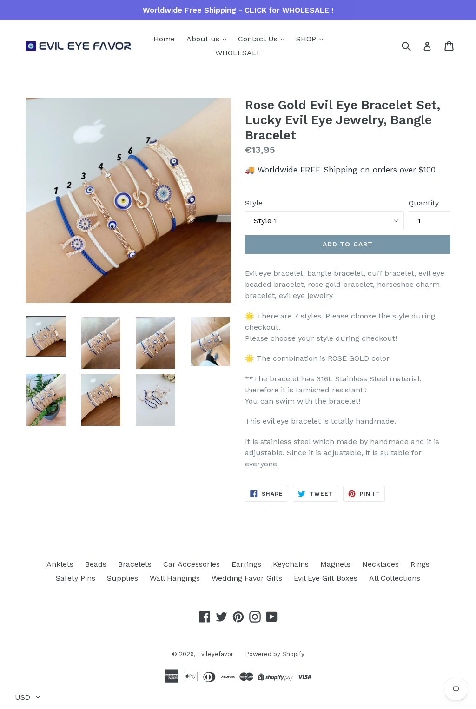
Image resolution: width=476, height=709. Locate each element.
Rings (420, 564)
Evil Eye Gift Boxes (325, 578)
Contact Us (259, 38)
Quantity (424, 203)
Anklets (59, 564)
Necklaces (380, 564)
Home (164, 38)
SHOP (307, 38)
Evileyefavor (215, 653)
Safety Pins (75, 578)
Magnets (335, 564)
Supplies (122, 578)
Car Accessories (191, 564)
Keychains (291, 564)
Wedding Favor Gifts (247, 578)
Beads (95, 564)
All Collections (394, 578)
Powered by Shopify (274, 653)
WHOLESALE (238, 52)
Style (254, 203)
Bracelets (135, 564)
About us (204, 38)
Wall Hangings (175, 578)
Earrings (246, 564)
